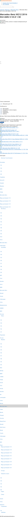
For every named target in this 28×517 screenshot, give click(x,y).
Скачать (2, 122)
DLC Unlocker (6, 4)
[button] (14, 62)
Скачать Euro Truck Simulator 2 (10, 3)
